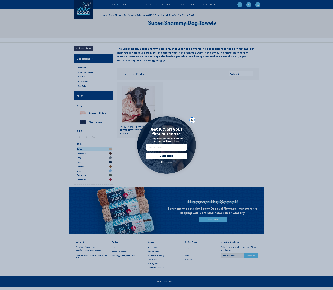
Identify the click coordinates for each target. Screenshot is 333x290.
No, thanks (166, 162)
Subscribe (166, 156)
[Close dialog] (192, 120)
